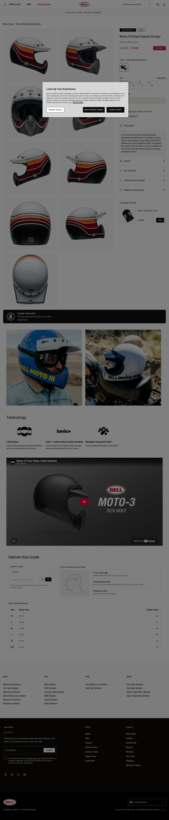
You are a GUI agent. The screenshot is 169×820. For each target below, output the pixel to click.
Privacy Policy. (78, 102)
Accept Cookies (115, 110)
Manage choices (55, 110)
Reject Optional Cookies (93, 110)
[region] (85, 99)
